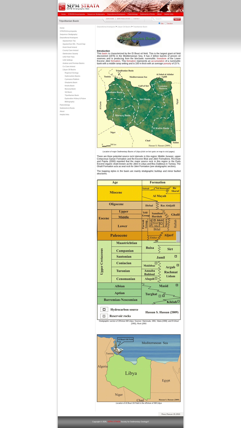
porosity (167, 63)
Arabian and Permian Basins (73, 63)
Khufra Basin (69, 86)
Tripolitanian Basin (72, 95)
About (62, 111)
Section (170, 24)
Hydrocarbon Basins (72, 76)
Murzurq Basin (70, 89)
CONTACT (136, 19)
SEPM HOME (110, 19)
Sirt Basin (68, 92)
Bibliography (69, 102)
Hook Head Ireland (70, 47)
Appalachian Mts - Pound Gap (74, 44)
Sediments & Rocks (67, 108)
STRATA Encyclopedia (68, 31)
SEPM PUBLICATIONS (123, 19)
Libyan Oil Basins (69, 70)
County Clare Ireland (70, 50)
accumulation (157, 61)
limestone (161, 58)
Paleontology (65, 105)
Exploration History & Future (75, 99)
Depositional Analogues (69, 38)
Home (62, 28)
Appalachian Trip (69, 41)
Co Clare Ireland (69, 66)
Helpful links (64, 115)
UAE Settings (68, 60)
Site (162, 24)
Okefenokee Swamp (70, 54)
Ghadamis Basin (71, 82)
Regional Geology (72, 73)
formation (115, 61)
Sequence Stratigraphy (68, 34)
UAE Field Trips (68, 57)
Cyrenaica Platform (72, 79)
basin (104, 53)
